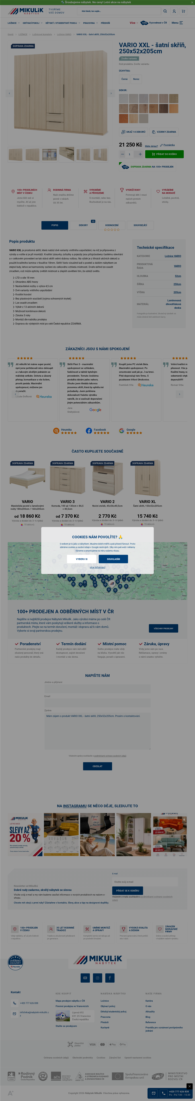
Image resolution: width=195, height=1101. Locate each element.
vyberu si (81, 559)
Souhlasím (113, 559)
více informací (97, 567)
